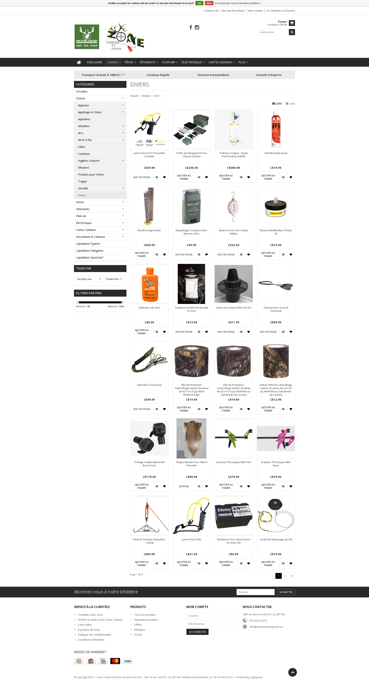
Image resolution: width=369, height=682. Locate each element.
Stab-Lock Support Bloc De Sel (233, 307)
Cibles (81, 147)
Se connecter (274, 10)
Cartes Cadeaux (220, 62)
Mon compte (255, 10)
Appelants (84, 119)
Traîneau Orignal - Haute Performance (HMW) (233, 154)
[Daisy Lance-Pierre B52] (191, 498)
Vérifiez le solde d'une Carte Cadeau (100, 619)
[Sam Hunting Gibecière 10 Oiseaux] (149, 343)
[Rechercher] (292, 32)
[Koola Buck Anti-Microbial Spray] (276, 111)
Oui (199, 3)
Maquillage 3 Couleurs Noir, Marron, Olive (192, 232)
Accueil (134, 95)
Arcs (80, 133)
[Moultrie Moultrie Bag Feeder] (149, 188)
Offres (138, 624)
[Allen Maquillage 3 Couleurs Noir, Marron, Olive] (191, 188)
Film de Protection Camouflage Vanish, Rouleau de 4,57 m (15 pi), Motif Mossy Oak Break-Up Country (234, 389)
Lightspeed (256, 677)
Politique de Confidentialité (94, 634)
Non (209, 3)
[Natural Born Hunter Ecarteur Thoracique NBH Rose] (276, 420)
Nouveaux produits (146, 619)
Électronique (192, 62)
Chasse (113, 62)
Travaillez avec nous (90, 614)
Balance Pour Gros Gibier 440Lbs (233, 232)
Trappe (82, 181)
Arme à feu (85, 140)
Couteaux (84, 154)
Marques (139, 629)
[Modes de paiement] (79, 661)
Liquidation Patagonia (89, 250)
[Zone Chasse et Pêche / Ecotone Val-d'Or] (109, 37)
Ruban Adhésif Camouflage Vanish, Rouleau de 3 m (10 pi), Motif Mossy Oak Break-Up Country (276, 389)
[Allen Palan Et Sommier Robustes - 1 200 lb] (149, 498)
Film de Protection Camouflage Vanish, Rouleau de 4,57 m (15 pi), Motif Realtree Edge (192, 389)
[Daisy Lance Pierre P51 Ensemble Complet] (149, 111)
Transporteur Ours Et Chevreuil (275, 309)
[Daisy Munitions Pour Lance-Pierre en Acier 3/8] (234, 498)
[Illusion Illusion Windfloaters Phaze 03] (276, 188)
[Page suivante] (291, 576)
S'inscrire (290, 10)
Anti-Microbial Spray (276, 153)
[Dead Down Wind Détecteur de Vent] (149, 266)
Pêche (129, 62)
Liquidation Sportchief (89, 257)
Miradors (83, 167)
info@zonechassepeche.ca (266, 627)
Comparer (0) (211, 10)
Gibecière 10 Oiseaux (149, 385)
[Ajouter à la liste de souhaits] (164, 177)
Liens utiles (85, 624)
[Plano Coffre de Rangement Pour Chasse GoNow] (191, 111)
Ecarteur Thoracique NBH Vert (233, 462)
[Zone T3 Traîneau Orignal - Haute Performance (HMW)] (234, 111)
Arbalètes (84, 126)
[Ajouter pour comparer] (157, 177)
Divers (82, 195)
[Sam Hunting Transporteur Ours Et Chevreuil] (276, 266)
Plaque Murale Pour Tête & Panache (191, 464)
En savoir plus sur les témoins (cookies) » (238, 3)
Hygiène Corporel (89, 160)
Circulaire (94, 62)
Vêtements (147, 62)
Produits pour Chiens (91, 174)
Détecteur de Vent (149, 307)
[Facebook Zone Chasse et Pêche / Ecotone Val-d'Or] (190, 27)
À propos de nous (89, 629)
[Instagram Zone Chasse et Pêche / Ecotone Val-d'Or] (197, 27)
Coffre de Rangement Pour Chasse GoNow (191, 154)
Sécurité (83, 188)
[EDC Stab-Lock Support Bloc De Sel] (234, 266)
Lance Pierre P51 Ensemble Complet (149, 154)
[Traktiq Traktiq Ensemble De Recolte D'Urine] (191, 266)
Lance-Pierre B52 (191, 539)
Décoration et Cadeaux (90, 237)
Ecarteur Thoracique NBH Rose (275, 464)
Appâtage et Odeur (90, 112)
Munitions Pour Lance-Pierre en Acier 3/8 (233, 541)
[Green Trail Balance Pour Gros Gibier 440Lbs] (234, 188)
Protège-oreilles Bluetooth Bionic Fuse (149, 464)
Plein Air (168, 62)
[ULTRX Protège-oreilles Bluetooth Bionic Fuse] (149, 420)
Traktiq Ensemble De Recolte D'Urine (191, 309)
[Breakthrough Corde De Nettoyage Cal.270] (276, 498)
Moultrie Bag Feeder (149, 230)
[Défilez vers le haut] (292, 672)
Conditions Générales (91, 639)
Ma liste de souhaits (233, 10)
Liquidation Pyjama (88, 243)
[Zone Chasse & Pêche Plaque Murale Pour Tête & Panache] (191, 420)
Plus (242, 62)
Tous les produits (145, 614)
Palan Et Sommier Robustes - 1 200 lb (149, 541)
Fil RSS (138, 634)
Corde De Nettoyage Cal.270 (276, 539)
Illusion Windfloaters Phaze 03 (276, 232)
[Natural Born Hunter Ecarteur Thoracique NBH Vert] (234, 420)
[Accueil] (79, 62)
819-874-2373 (258, 620)
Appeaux (83, 105)
